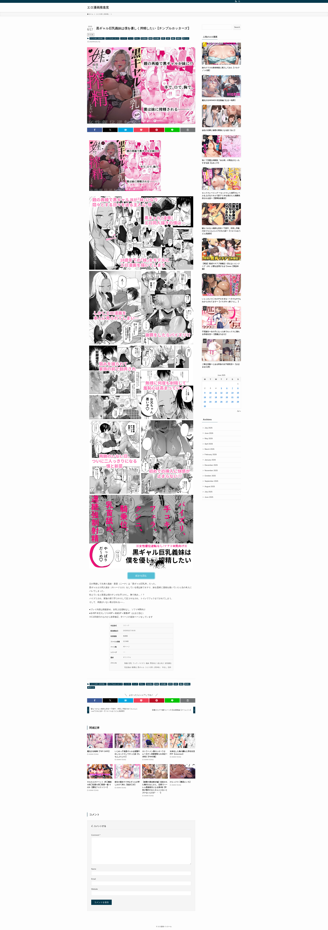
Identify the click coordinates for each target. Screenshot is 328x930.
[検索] (239, 1)
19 (221, 397)
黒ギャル (185, 38)
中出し (137, 38)
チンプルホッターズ (112, 38)
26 (221, 402)
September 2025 (211, 481)
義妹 (173, 38)
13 (227, 393)
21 (232, 397)
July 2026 (208, 428)
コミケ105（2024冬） (97, 38)
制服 (150, 38)
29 (238, 402)
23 (205, 402)
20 (227, 397)
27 (227, 402)
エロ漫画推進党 (98, 7)
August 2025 (210, 486)
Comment (95, 835)
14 (232, 393)
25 (216, 402)
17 (210, 397)
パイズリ (123, 38)
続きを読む (141, 575)
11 (216, 393)
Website (94, 889)
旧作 (168, 38)
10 (210, 393)
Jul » (239, 411)
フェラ (131, 38)
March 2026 (209, 449)
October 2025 (210, 476)
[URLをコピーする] (187, 130)
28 (232, 402)
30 (205, 406)
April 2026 (209, 444)
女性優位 (157, 38)
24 (210, 402)
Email (93, 879)
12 (221, 393)
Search (237, 27)
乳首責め (144, 38)
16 (205, 397)
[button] (94, 130)
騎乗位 (179, 38)
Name (93, 869)
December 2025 (211, 465)
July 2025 (208, 492)
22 (238, 397)
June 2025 (209, 497)
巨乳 (163, 38)
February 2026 (211, 454)
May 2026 (209, 438)
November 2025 (211, 470)
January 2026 (210, 460)
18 (216, 397)
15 (238, 393)
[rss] (236, 1)
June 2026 (209, 433)
